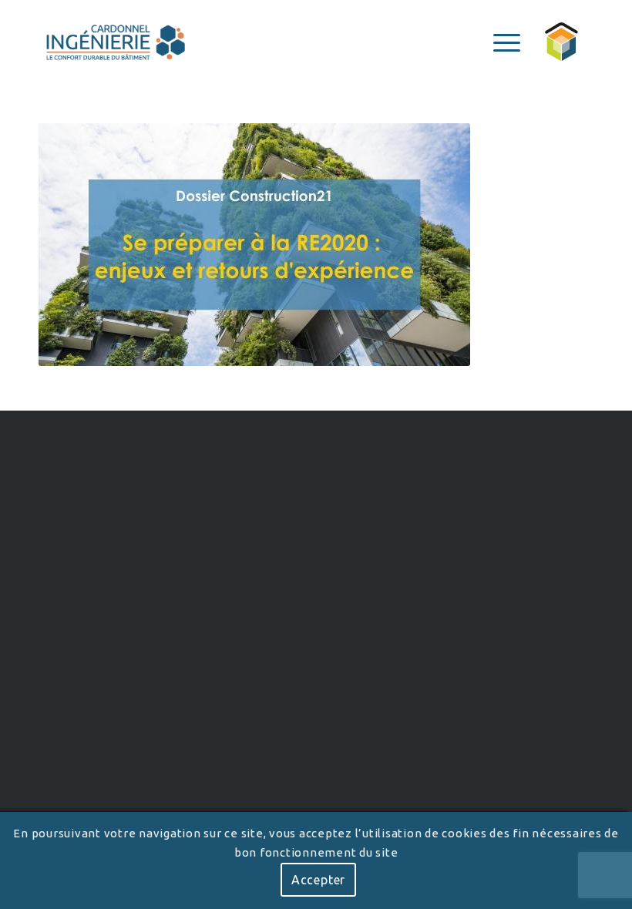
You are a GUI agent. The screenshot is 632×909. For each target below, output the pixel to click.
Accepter (318, 880)
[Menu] (499, 42)
